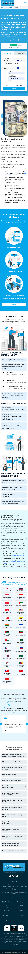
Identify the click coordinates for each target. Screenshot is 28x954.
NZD (16, 175)
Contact (7, 918)
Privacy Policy (14, 896)
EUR (6, 175)
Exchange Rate (7, 915)
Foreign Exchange (8, 7)
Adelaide (21, 910)
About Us (7, 907)
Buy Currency (7, 910)
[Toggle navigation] (25, 3)
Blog (7, 920)
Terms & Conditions (14, 898)
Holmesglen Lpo (11, 380)
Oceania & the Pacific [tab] (13, 582)
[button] (1, 724)
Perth (21, 913)
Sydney (21, 905)
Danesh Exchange (6, 952)
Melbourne (21, 907)
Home (2, 7)
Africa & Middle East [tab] (21, 584)
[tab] (12, 734)
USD (25, 173)
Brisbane (21, 915)
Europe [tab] (23, 582)
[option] (14, 724)
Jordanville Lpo (11, 372)
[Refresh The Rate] (6, 63)
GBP (9, 175)
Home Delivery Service (7, 913)
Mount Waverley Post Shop (14, 386)
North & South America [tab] (7, 584)
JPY (11, 175)
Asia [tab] (4, 582)
